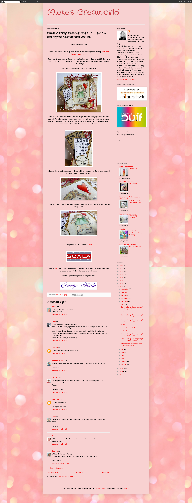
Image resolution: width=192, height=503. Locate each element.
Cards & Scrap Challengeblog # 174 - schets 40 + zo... (132, 339)
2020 (122, 265)
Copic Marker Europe (127, 182)
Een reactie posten (56, 468)
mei (122, 352)
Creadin (122, 229)
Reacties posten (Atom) (66, 476)
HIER (57, 268)
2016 (122, 277)
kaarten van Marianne (127, 214)
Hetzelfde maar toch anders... (131, 328)
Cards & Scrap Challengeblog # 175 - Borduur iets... (132, 335)
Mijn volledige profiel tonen (126, 79)
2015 (122, 280)
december (125, 289)
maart (123, 358)
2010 (122, 374)
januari (124, 364)
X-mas (123, 325)
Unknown (55, 399)
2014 (122, 283)
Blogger (126, 488)
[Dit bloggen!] (75, 295)
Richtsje (55, 378)
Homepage (79, 472)
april (123, 355)
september (125, 298)
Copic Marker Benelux (127, 244)
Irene (54, 416)
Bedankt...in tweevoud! (129, 331)
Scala (90, 245)
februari (124, 361)
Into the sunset (133, 183)
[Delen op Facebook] (79, 295)
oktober (124, 295)
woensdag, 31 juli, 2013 (60, 463)
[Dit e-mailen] (73, 295)
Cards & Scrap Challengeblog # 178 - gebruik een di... (132, 308)
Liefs (122, 312)
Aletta (54, 306)
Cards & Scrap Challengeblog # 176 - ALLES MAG (132, 321)
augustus (124, 301)
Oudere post (105, 472)
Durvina (55, 451)
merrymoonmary (100, 488)
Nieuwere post (53, 472)
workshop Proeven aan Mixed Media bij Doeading (135, 233)
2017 (122, 274)
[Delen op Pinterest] (81, 295)
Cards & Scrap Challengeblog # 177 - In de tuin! (132, 316)
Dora (54, 321)
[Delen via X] (77, 295)
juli (122, 304)
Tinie (54, 436)
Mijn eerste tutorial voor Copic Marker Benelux (131, 344)
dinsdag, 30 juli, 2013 (59, 314)
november (125, 292)
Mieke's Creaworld (83, 12)
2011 (121, 371)
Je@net (55, 347)
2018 (122, 271)
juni (122, 349)
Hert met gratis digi (135, 246)
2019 (122, 268)
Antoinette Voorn (58, 360)
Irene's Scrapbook (126, 166)
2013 (122, 286)
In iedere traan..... (134, 168)
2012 (122, 368)
